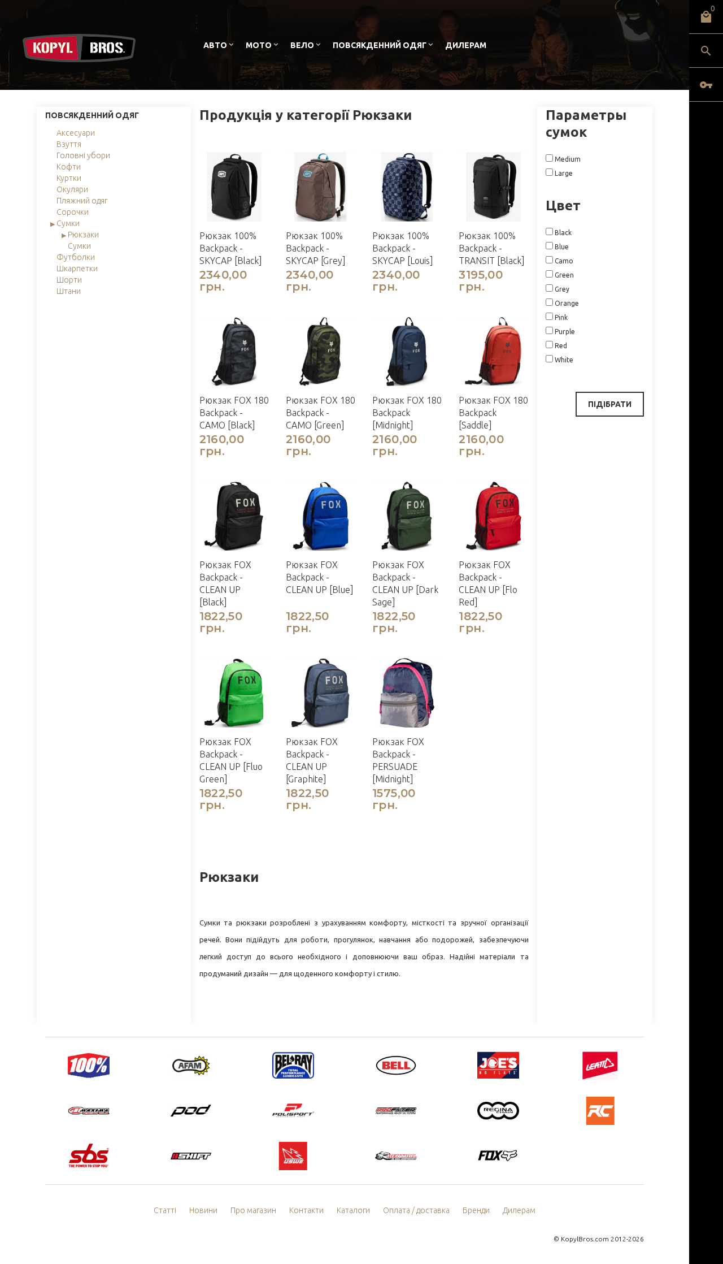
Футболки (75, 257)
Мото (259, 45)
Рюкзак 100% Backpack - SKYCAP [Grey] (316, 248)
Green (563, 275)
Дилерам (465, 45)
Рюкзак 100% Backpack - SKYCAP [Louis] (402, 248)
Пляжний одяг (81, 200)
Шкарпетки (77, 268)
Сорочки (72, 212)
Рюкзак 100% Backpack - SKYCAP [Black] (230, 248)
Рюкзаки (83, 234)
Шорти (69, 279)
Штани (68, 291)
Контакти (306, 1210)
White (563, 359)
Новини (203, 1210)
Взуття (68, 144)
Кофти (68, 166)
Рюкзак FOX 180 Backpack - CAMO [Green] (320, 412)
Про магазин (253, 1210)
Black (562, 232)
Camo (563, 261)
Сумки (68, 223)
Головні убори (83, 155)
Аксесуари (75, 132)
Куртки (68, 178)
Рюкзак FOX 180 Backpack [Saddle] (493, 412)
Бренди (476, 1210)
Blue (561, 246)
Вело (302, 45)
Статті (165, 1210)
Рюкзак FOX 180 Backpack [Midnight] (407, 412)
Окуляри (72, 189)
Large (563, 173)
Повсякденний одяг (379, 45)
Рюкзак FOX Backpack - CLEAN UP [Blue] (320, 577)
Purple (564, 331)
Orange (566, 303)
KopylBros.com (585, 1239)
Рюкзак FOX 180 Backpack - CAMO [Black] (234, 412)
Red (560, 345)
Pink (560, 317)
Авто (215, 45)
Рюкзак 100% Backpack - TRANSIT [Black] (492, 248)
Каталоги (353, 1210)
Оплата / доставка (416, 1210)
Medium (567, 159)
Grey (561, 289)
